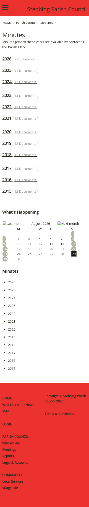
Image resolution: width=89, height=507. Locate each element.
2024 (20, 81)
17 (19, 249)
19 (40, 249)
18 (29, 249)
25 (29, 254)
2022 (20, 106)
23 (5, 254)
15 (74, 244)
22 (74, 249)
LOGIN (7, 424)
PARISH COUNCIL (15, 436)
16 (5, 249)
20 (51, 249)
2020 (20, 132)
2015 (20, 191)
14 (62, 244)
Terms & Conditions (59, 413)
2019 (20, 143)
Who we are (11, 443)
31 (19, 259)
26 (40, 254)
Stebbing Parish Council (57, 9)
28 (62, 254)
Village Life (10, 488)
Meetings (9, 449)
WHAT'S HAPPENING (18, 405)
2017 (20, 168)
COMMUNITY (12, 475)
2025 (20, 70)
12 (40, 244)
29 (74, 254)
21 (62, 249)
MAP (5, 411)
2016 (20, 179)
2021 (20, 118)
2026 (19, 59)
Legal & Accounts (15, 462)
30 (5, 259)
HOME (7, 398)
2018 (20, 154)
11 (29, 244)
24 (19, 254)
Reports (8, 456)
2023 (20, 95)
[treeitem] (11, 282)
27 (51, 254)
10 (19, 244)
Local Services (12, 481)
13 (51, 244)
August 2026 (40, 223)
